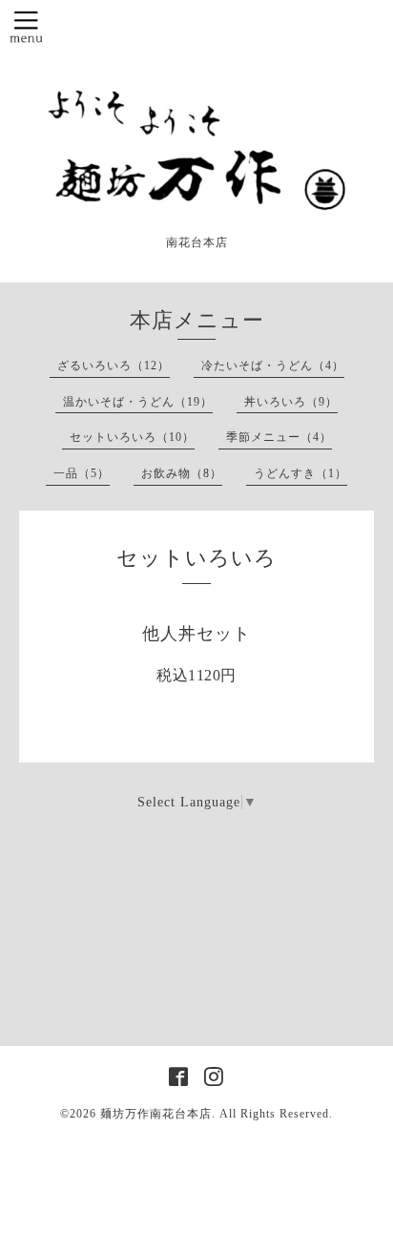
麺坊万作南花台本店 (156, 1113)
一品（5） (81, 473)
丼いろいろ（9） (291, 401)
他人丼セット (196, 633)
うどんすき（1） (300, 473)
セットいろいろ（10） (132, 437)
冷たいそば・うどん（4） (272, 365)
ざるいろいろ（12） (113, 365)
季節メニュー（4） (279, 437)
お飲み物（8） (181, 473)
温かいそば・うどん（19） (138, 401)
